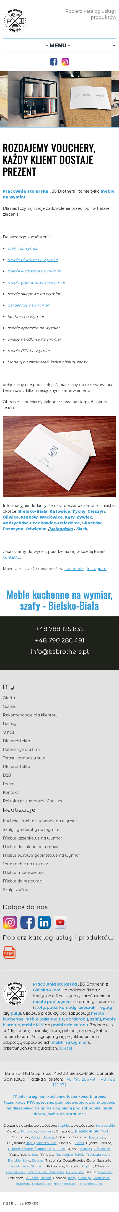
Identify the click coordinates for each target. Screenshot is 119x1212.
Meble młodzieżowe (23, 872)
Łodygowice (42, 1184)
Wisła (32, 1154)
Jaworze (32, 1178)
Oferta (9, 697)
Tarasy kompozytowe (24, 758)
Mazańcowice (90, 1184)
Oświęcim (102, 1149)
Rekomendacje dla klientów (30, 715)
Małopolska (61, 528)
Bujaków (22, 1184)
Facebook (74, 568)
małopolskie (105, 1125)
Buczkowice (19, 1166)
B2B (7, 775)
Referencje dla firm (21, 749)
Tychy (106, 1131)
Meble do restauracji (23, 881)
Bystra (87, 1166)
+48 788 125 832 (59, 629)
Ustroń (45, 1178)
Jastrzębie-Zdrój (69, 1154)
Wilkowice (74, 1172)
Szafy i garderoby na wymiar (31, 829)
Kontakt (10, 792)
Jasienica (104, 1172)
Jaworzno (46, 1131)
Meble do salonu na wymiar (31, 846)
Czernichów (16, 1172)
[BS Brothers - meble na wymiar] (15, 29)
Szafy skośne (15, 889)
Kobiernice (101, 1178)
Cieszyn (84, 1178)
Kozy (72, 1178)
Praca (8, 783)
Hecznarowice (65, 1184)
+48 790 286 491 (59, 640)
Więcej (65, 1048)
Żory (26, 1160)
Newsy (9, 723)
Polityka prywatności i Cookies (32, 800)
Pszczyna (97, 1137)
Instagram (97, 568)
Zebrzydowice (42, 1137)
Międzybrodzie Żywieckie (29, 1149)
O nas (8, 732)
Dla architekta (16, 740)
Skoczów (38, 1166)
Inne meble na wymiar (25, 863)
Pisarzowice (46, 1143)
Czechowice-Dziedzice (45, 1172)
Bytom (86, 1149)
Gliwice (59, 1149)
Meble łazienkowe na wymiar (32, 838)
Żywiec (38, 1160)
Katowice (60, 511)
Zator (79, 1143)
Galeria (10, 706)
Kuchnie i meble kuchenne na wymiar (40, 820)
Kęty (30, 1143)
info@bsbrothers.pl (59, 651)
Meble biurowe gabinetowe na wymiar (41, 855)
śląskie (63, 1125)
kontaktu (11, 557)
